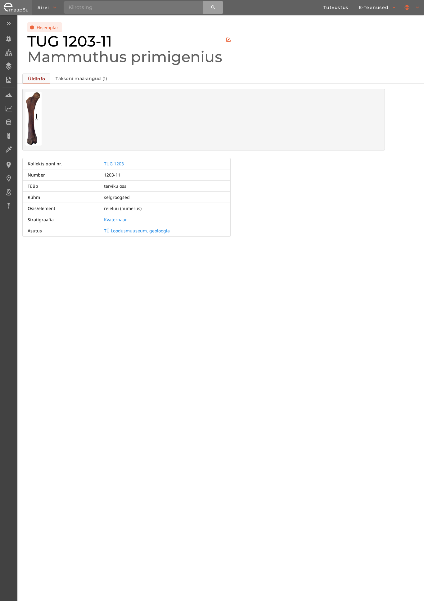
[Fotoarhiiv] (8, 80)
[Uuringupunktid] (8, 178)
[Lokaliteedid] (8, 165)
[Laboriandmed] (8, 108)
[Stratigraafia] (8, 66)
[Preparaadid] (8, 149)
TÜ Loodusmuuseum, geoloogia (137, 231)
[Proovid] (8, 95)
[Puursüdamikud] (8, 206)
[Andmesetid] (8, 122)
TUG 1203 (114, 164)
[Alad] (8, 192)
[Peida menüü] (8, 23)
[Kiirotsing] (213, 7)
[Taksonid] (8, 52)
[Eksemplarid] (8, 39)
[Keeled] (412, 7)
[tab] (36, 78)
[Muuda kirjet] (228, 40)
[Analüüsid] (8, 136)
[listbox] (8, 115)
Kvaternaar (115, 219)
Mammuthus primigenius (124, 57)
